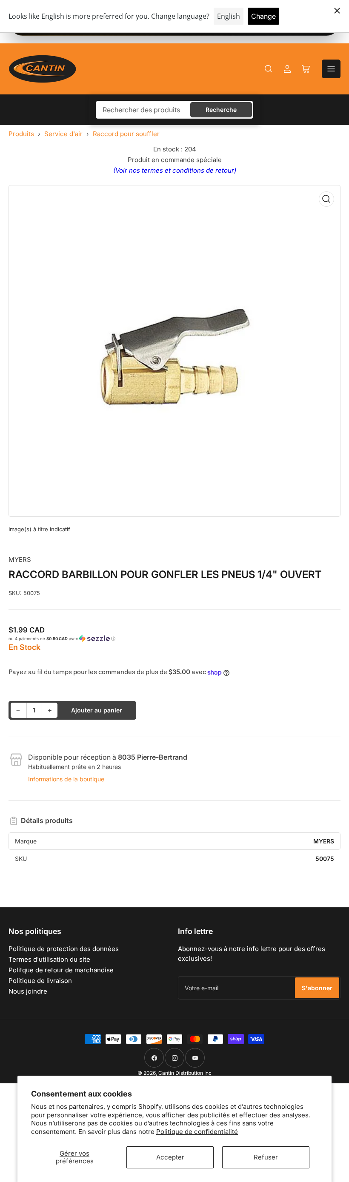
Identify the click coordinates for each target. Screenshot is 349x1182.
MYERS (20, 559)
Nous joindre (28, 991)
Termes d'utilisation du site (49, 959)
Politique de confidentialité (197, 1132)
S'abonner (317, 987)
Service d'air (63, 134)
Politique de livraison (40, 981)
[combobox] (174, 110)
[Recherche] (268, 69)
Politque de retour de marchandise (61, 970)
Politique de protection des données (64, 949)
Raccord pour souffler (126, 134)
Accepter (170, 1157)
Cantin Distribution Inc (185, 1073)
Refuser (266, 1157)
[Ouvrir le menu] (331, 69)
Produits (21, 134)
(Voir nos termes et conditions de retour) (174, 170)
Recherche (221, 109)
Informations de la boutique (66, 779)
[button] (174, 639)
